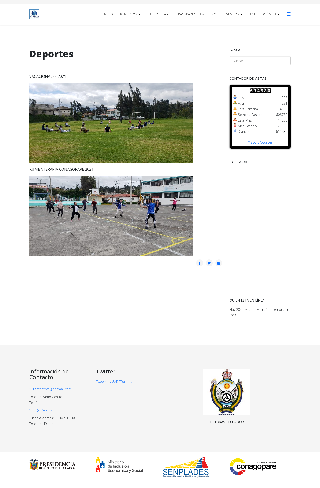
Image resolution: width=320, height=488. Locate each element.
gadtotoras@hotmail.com (52, 389)
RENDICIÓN (129, 14)
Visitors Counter (260, 142)
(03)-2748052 (42, 410)
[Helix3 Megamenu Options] (289, 14)
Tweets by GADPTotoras (114, 381)
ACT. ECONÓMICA (263, 14)
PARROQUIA (157, 14)
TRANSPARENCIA (188, 14)
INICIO (108, 14)
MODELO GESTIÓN (225, 14)
